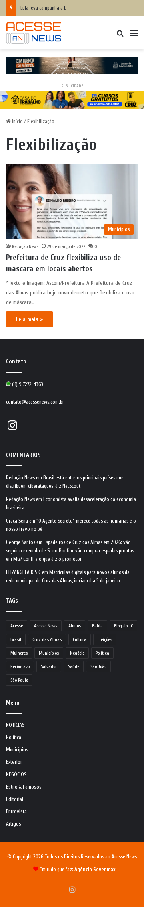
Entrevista (16, 811)
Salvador (49, 666)
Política (102, 653)
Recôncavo (20, 666)
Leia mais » (29, 319)
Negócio (77, 653)
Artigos (13, 824)
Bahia (97, 626)
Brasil (15, 639)
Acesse (16, 626)
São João (98, 666)
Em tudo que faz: (78, 869)
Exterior (14, 762)
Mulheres (19, 653)
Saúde (73, 666)
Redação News (25, 246)
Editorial (14, 799)
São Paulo (19, 680)
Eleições (105, 639)
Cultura (79, 639)
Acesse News (45, 626)
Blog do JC (123, 626)
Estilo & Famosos (24, 787)
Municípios (49, 653)
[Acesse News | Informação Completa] (33, 33)
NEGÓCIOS (16, 774)
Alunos (74, 626)
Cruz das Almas (47, 639)
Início (17, 121)
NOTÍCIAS (15, 725)
